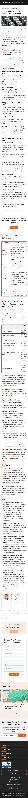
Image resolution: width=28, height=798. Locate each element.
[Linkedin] (10, 788)
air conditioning (17, 611)
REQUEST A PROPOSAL (14, 770)
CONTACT (14, 774)
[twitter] (8, 618)
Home (3, 8)
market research (12, 389)
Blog (8, 8)
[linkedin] (6, 618)
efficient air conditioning (12, 613)
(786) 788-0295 (15, 782)
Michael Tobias (15, 594)
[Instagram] (17, 788)
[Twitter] (14, 788)
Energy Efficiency (15, 8)
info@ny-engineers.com (15, 784)
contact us (17, 488)
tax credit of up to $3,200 (14, 456)
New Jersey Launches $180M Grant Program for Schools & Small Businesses (13, 706)
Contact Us (14, 227)
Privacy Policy (13, 795)
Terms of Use (21, 795)
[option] (14, 700)
